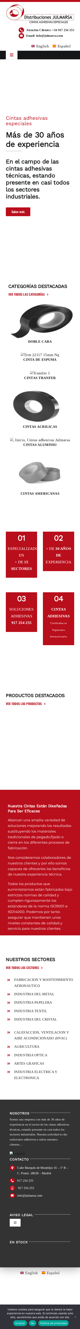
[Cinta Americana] (40, 457)
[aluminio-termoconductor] (40, 440)
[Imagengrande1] (40, 305)
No (33, 1323)
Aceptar (20, 1323)
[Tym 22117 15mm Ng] (40, 355)
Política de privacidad (53, 1323)
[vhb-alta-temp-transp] (40, 391)
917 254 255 (25, 1180)
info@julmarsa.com (29, 1195)
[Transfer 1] (40, 373)
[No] (75, 1317)
